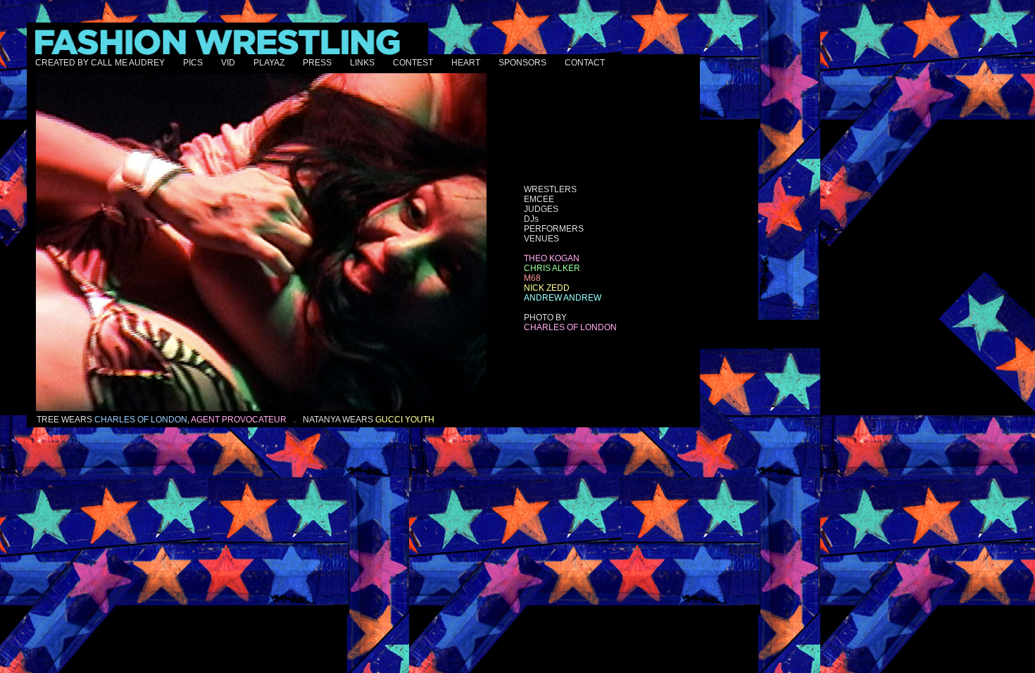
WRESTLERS (550, 189)
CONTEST (413, 63)
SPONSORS (522, 63)
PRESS (317, 63)
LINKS (362, 63)
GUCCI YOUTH (404, 419)
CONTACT (585, 63)
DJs (531, 219)
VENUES (541, 239)
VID (228, 63)
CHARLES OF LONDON (140, 419)
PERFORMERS (554, 229)
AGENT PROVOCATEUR (239, 419)
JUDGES (541, 209)
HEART (465, 63)
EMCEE (539, 199)
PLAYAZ (268, 63)
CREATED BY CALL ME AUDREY (100, 63)
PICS (193, 63)
